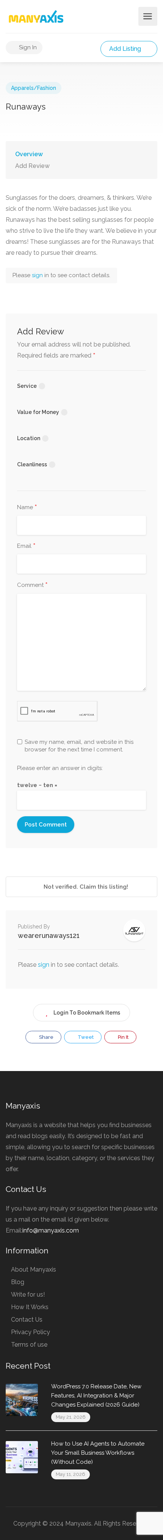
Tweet (85, 1037)
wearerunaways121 (49, 935)
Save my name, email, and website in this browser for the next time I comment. (79, 746)
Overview (29, 154)
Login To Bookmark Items (86, 1013)
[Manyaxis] (36, 16)
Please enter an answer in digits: (60, 768)
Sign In (27, 47)
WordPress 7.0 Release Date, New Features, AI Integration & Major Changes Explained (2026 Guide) (96, 1395)
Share (45, 1037)
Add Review (32, 165)
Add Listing (126, 48)
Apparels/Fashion (33, 88)
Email (26, 546)
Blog (17, 1282)
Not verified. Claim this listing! (85, 886)
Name (27, 507)
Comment (32, 585)
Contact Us (26, 1319)
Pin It (123, 1037)
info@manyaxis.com (50, 1230)
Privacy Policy (30, 1332)
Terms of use (29, 1344)
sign (38, 275)
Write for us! (28, 1294)
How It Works (30, 1307)
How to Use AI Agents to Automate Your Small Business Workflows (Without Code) (97, 1452)
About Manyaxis (33, 1269)
